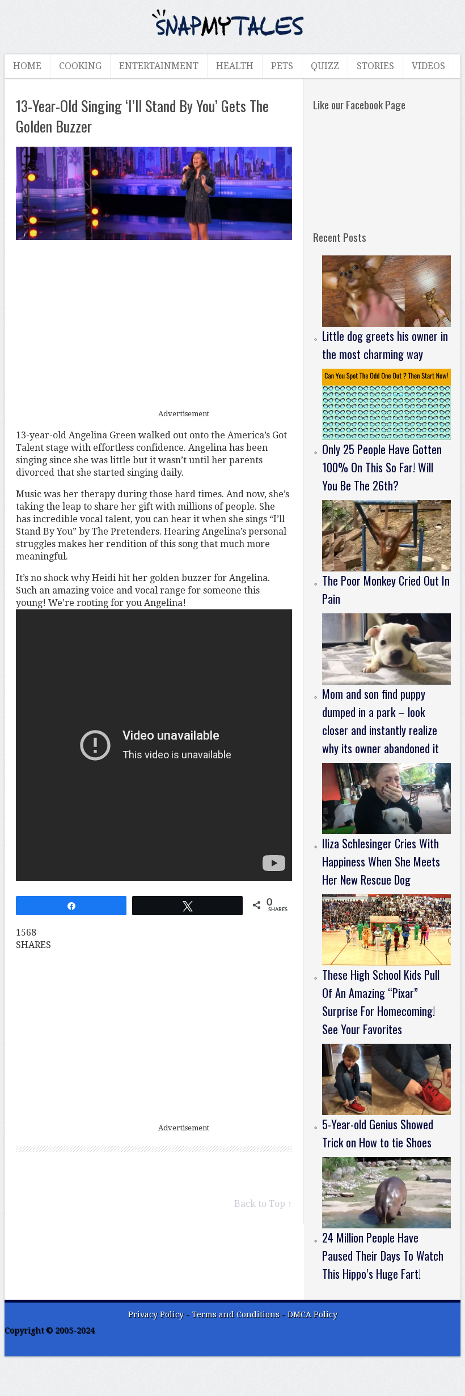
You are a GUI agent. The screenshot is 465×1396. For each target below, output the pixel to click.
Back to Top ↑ (263, 1203)
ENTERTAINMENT (158, 66)
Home (27, 66)
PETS (282, 66)
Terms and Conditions (237, 1314)
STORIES (375, 66)
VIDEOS (428, 66)
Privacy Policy (156, 1314)
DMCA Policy (312, 1314)
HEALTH (234, 66)
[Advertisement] (154, 325)
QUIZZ (325, 66)
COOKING (80, 66)
